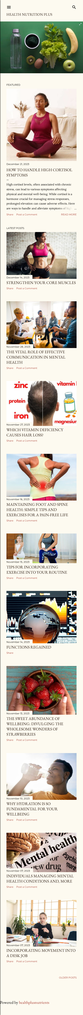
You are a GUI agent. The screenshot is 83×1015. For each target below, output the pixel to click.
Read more (69, 214)
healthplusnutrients (34, 1002)
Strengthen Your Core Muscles (41, 282)
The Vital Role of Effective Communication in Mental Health (35, 357)
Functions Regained (28, 647)
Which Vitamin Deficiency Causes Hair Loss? (34, 432)
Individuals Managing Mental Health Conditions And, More (40, 878)
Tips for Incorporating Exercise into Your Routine (36, 569)
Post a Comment (26, 214)
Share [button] (9, 214)
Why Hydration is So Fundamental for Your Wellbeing (32, 809)
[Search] (74, 6)
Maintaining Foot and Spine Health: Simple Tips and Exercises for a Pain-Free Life (37, 509)
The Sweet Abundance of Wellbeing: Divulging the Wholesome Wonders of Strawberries (34, 726)
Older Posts (68, 977)
